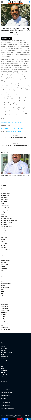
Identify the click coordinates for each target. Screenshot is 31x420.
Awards (2, 203)
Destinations (4, 224)
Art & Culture (4, 201)
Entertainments (4, 233)
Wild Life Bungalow (5, 329)
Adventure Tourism (5, 193)
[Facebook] (5, 419)
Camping (3, 212)
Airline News (3, 197)
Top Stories (3, 298)
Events (2, 235)
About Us (3, 379)
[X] (12, 419)
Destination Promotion (6, 222)
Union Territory (4, 323)
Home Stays (3, 247)
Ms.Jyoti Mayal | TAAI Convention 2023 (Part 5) (13, 128)
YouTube (9, 131)
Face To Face (4, 237)
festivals (3, 241)
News (2, 272)
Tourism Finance (4, 308)
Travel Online (4, 314)
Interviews (3, 262)
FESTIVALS (3, 372)
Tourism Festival (5, 306)
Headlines (3, 245)
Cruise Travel (4, 216)
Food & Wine (4, 243)
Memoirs (3, 266)
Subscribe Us (4, 381)
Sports (2, 289)
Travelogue (3, 319)
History (2, 368)
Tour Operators (4, 300)
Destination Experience (6, 218)
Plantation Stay (4, 277)
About (2, 189)
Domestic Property (5, 228)
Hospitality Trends (5, 249)
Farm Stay (3, 239)
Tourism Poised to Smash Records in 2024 (12, 122)
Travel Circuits (4, 375)
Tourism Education (5, 302)
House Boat (3, 254)
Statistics (3, 293)
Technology (3, 295)
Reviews (3, 285)
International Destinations (7, 258)
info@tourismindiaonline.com (7, 408)
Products (3, 279)
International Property (6, 260)
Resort (2, 281)
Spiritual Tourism (5, 287)
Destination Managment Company (9, 220)
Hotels (2, 251)
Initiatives (3, 256)
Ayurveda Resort (5, 207)
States (2, 291)
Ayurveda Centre (5, 205)
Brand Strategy (4, 210)
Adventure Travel (5, 195)
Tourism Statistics (5, 310)
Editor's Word (4, 231)
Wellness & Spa (4, 327)
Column (2, 214)
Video (2, 325)
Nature (2, 270)
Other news (3, 275)
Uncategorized (4, 321)
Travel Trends (4, 316)
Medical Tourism (5, 264)
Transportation (4, 312)
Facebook (14, 131)
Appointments (4, 199)
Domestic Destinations (6, 226)
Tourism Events (4, 304)
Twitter (19, 131)
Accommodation (5, 191)
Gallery (2, 377)
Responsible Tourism (6, 283)
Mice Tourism (4, 268)
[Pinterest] (20, 419)
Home (2, 366)
